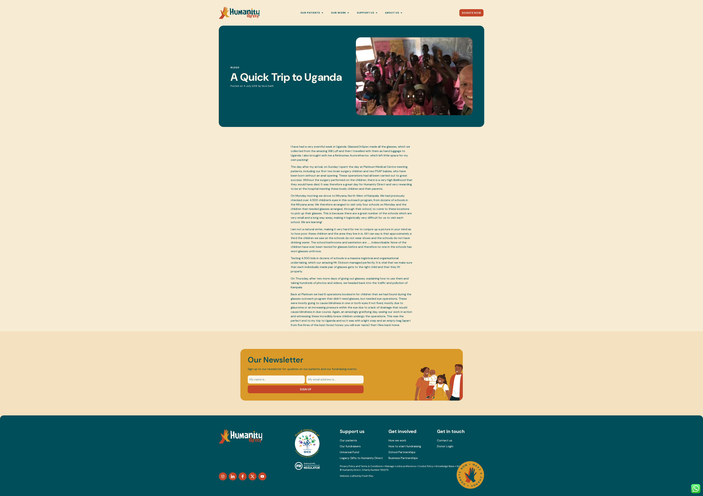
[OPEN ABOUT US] (401, 12)
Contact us (444, 440)
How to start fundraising (404, 446)
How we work (397, 440)
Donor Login (445, 446)
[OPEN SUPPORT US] (376, 12)
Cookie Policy (425, 466)
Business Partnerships (403, 458)
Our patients (348, 440)
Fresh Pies (367, 476)
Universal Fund (349, 452)
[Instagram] (223, 476)
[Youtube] (262, 476)
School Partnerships (401, 452)
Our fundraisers (350, 446)
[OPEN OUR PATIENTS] (322, 12)
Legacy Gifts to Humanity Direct (361, 458)
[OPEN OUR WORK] (348, 12)
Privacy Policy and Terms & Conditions (361, 466)
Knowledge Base (445, 466)
